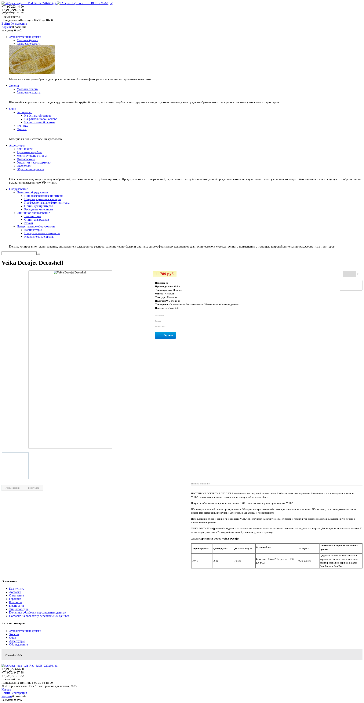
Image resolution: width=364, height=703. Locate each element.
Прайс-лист (16, 605)
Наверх (6, 689)
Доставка (15, 592)
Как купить (16, 588)
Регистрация (19, 23)
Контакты (15, 602)
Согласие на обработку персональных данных (39, 615)
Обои (12, 637)
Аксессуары (17, 641)
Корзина (7, 27)
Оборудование (18, 644)
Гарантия (15, 598)
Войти (6, 23)
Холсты (14, 634)
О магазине (16, 595)
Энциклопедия (18, 609)
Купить (168, 335)
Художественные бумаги (25, 630)
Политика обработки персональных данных (37, 612)
